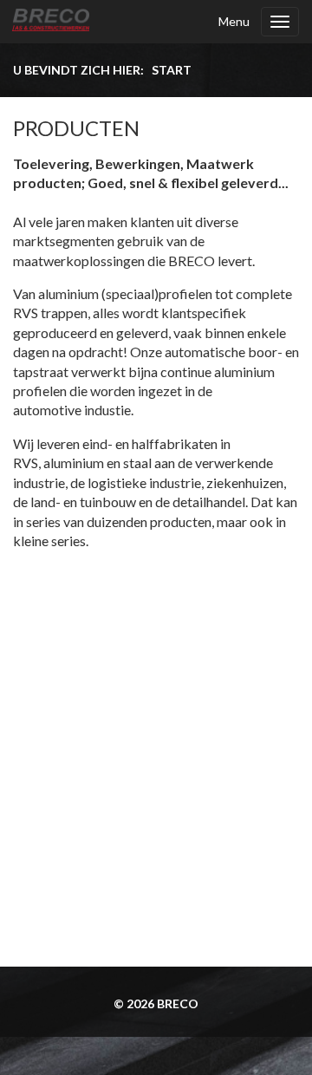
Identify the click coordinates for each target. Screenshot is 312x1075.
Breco (177, 1003)
